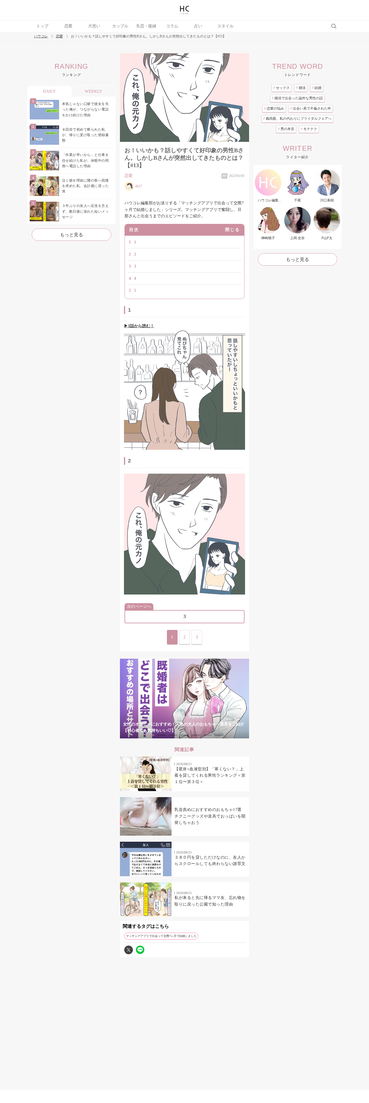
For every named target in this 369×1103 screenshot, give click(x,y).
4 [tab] (184, 735)
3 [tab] (173, 735)
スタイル (225, 26)
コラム (172, 26)
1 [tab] (150, 735)
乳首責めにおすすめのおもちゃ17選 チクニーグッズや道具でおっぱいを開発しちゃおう (210, 816)
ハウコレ (41, 36)
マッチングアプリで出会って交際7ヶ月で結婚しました (161, 936)
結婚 (316, 88)
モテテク (309, 129)
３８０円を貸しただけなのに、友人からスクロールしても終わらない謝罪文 (210, 860)
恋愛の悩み (274, 108)
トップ (42, 26)
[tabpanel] (184, 698)
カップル (120, 26)
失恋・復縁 (146, 26)
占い (198, 26)
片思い (94, 26)
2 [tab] (161, 735)
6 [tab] (207, 735)
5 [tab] (196, 735)
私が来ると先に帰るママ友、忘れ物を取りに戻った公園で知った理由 (210, 901)
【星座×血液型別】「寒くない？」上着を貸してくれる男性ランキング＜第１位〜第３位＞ (210, 775)
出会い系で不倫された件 (310, 108)
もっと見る (71, 234)
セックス (281, 88)
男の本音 (286, 129)
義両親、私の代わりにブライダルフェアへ (297, 119)
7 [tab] (219, 735)
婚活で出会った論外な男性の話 (297, 98)
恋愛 (68, 26)
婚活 (301, 88)
